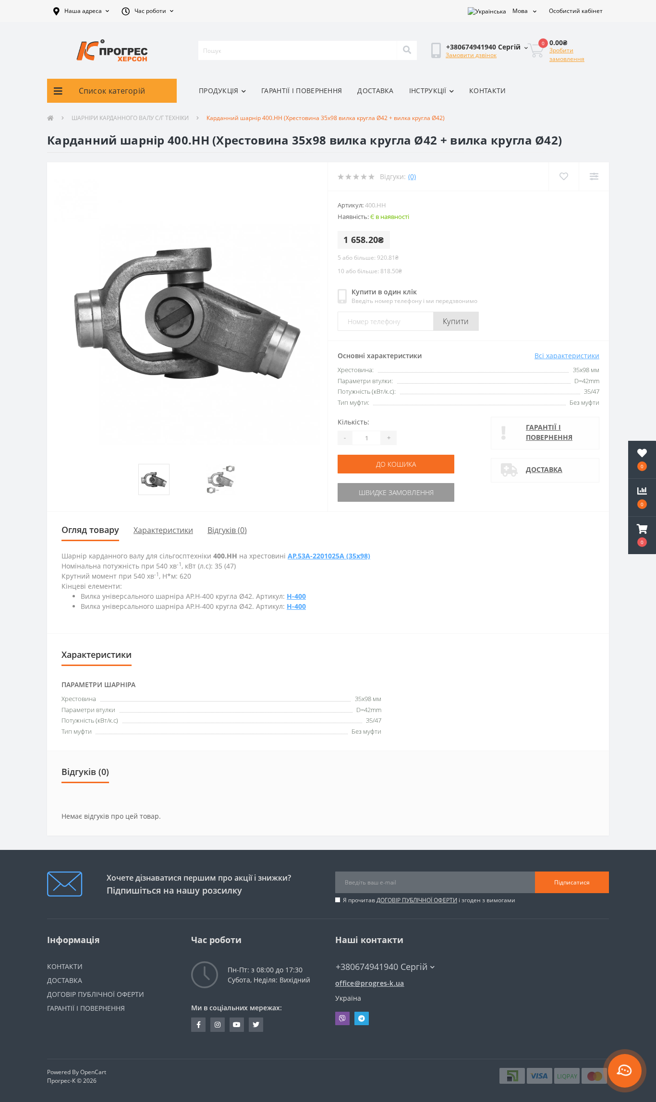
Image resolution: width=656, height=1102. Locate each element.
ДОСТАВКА (375, 90)
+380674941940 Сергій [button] (381, 966)
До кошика (396, 464)
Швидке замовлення (396, 492)
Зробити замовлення (566, 54)
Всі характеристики (567, 355)
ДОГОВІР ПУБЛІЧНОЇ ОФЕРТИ (417, 900)
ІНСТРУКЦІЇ (428, 90)
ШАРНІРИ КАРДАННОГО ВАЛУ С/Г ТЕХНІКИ (130, 118)
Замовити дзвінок (471, 55)
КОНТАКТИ (487, 90)
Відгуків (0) (227, 530)
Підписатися (572, 882)
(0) (412, 176)
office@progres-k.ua (369, 983)
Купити (456, 321)
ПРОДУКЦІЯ (219, 90)
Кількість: (353, 421)
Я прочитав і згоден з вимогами (429, 900)
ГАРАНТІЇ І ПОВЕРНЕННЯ (301, 90)
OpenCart (93, 1072)
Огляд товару (90, 529)
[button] (81, 11)
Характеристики (163, 530)
